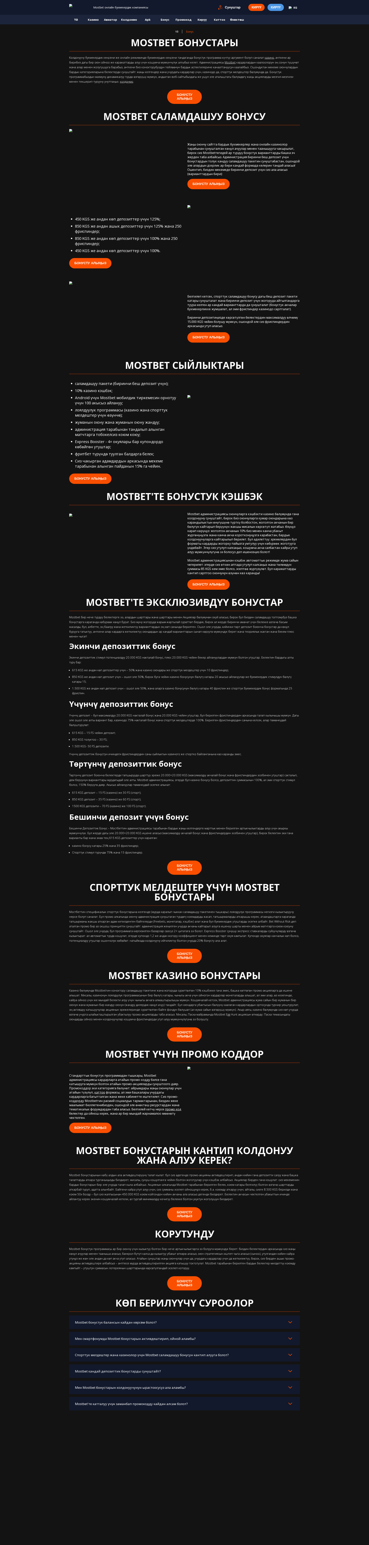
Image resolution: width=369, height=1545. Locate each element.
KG (295, 7)
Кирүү (256, 7)
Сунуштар (232, 7)
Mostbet (230, 62)
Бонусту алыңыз (184, 96)
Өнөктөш (237, 19)
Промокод (183, 19)
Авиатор (110, 19)
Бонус (165, 19)
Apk (147, 19)
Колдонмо (129, 19)
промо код (173, 1109)
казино (269, 57)
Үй (76, 19)
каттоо (99, 1092)
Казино (93, 19)
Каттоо (219, 19)
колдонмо (126, 81)
